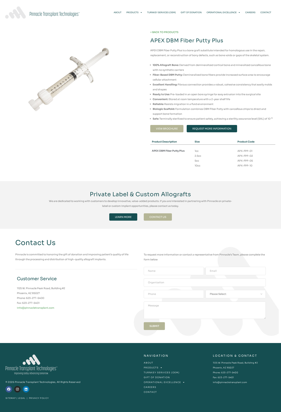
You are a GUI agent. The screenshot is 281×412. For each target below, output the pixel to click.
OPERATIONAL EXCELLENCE (222, 12)
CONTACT (265, 12)
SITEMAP (11, 398)
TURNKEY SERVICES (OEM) (161, 12)
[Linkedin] (26, 389)
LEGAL (21, 398)
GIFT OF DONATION (191, 12)
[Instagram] (17, 389)
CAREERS (250, 12)
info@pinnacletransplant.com (35, 307)
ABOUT (117, 12)
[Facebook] (9, 389)
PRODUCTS (132, 12)
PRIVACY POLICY (39, 398)
